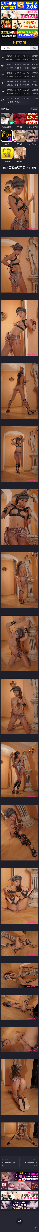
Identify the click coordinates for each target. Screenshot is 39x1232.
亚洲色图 (18, 81)
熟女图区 (26, 85)
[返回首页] (36, 1228)
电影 (2, 74)
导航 (2, 100)
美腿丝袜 (10, 85)
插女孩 (9, 98)
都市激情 (10, 90)
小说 (2, 91)
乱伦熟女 (26, 77)
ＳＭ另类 (35, 68)
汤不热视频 (35, 98)
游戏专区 (35, 56)
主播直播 (26, 68)
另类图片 (35, 85)
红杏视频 (10, 102)
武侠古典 (35, 90)
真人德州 (18, 56)
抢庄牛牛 (35, 60)
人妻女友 (26, 90)
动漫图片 (35, 81)
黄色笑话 (26, 94)
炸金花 (18, 60)
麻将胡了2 (9, 60)
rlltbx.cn (19, 43)
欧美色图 (26, 81)
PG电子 (9, 56)
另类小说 (18, 94)
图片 (2, 83)
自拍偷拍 (18, 64)
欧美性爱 (35, 73)
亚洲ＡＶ (10, 64)
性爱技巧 (35, 94)
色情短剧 (18, 102)
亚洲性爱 (10, 73)
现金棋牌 (26, 60)
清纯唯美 (18, 85)
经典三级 (18, 77)
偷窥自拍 (10, 81)
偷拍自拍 (18, 73)
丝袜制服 (18, 68)
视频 (2, 66)
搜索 (34, 48)
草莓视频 (26, 98)
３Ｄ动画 (35, 64)
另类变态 (35, 77)
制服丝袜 (10, 77)
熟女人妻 (10, 68)
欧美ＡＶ (26, 64)
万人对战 (26, 56)
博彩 (2, 57)
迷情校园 (10, 94)
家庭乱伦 (18, 90)
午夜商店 (18, 98)
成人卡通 (26, 73)
